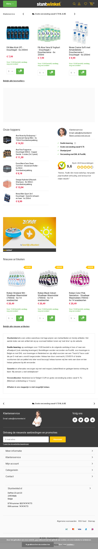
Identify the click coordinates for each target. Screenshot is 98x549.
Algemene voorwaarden (67, 524)
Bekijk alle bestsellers (13, 84)
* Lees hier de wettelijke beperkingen (16, 447)
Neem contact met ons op (79, 139)
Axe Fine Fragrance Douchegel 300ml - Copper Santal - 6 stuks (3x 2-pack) (27, 155)
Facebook (74, 422)
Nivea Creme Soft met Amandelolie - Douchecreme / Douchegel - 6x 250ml (79, 54)
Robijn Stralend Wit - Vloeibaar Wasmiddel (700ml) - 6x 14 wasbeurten (17, 299)
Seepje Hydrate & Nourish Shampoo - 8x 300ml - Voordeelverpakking (26, 185)
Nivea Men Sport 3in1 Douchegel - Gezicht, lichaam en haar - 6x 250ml (27, 199)
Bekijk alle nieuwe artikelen (16, 329)
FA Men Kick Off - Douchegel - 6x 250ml (17, 51)
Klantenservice (9, 14)
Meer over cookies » (66, 544)
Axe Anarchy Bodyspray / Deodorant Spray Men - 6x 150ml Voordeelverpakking (26, 141)
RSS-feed (82, 524)
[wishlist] (85, 4)
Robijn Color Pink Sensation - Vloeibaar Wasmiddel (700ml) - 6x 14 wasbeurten (79, 299)
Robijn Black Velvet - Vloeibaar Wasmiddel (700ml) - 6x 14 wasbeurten (48, 299)
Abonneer (57, 442)
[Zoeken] (74, 4)
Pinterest (86, 422)
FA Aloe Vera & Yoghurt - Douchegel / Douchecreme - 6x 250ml (49, 54)
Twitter (80, 422)
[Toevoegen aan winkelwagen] (20, 74)
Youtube (92, 422)
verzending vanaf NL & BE (50, 406)
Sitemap (91, 524)
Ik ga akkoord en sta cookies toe (38, 544)
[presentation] (25, 15)
